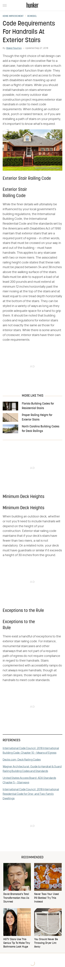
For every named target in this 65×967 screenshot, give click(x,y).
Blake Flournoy (14, 48)
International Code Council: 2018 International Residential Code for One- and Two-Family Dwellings (31, 794)
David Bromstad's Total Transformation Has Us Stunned (16, 898)
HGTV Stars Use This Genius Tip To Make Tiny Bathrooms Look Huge (16, 943)
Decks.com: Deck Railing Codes (22, 759)
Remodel (32, 16)
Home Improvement (13, 16)
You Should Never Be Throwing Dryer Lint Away (46, 943)
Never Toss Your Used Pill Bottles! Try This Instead (46, 898)
